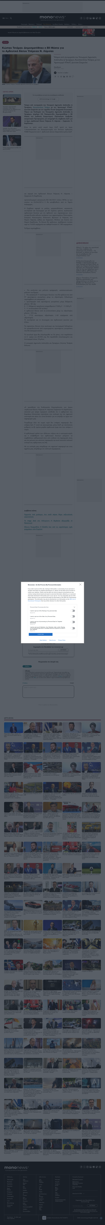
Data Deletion (43, 640)
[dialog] (52, 612)
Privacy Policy (61, 640)
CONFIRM (41, 634)
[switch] (73, 611)
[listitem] (52, 607)
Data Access (52, 640)
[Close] (80, 585)
